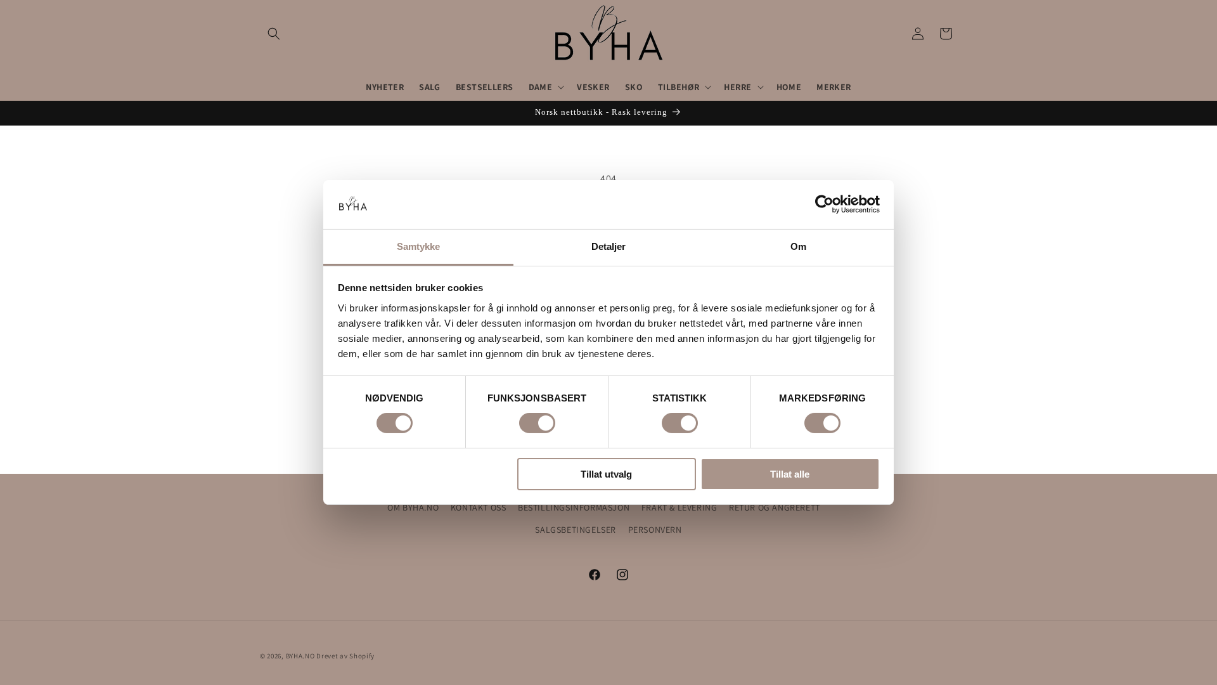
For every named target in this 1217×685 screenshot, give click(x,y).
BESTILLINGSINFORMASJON (573, 507)
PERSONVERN (655, 529)
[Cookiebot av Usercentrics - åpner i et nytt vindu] (824, 204)
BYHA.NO (300, 655)
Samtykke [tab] (419, 246)
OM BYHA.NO (413, 507)
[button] (274, 34)
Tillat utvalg (606, 474)
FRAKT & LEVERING (679, 507)
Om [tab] (798, 246)
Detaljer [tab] (608, 246)
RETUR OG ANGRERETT (774, 507)
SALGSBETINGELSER (575, 529)
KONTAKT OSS (478, 507)
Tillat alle (789, 474)
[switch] (537, 423)
